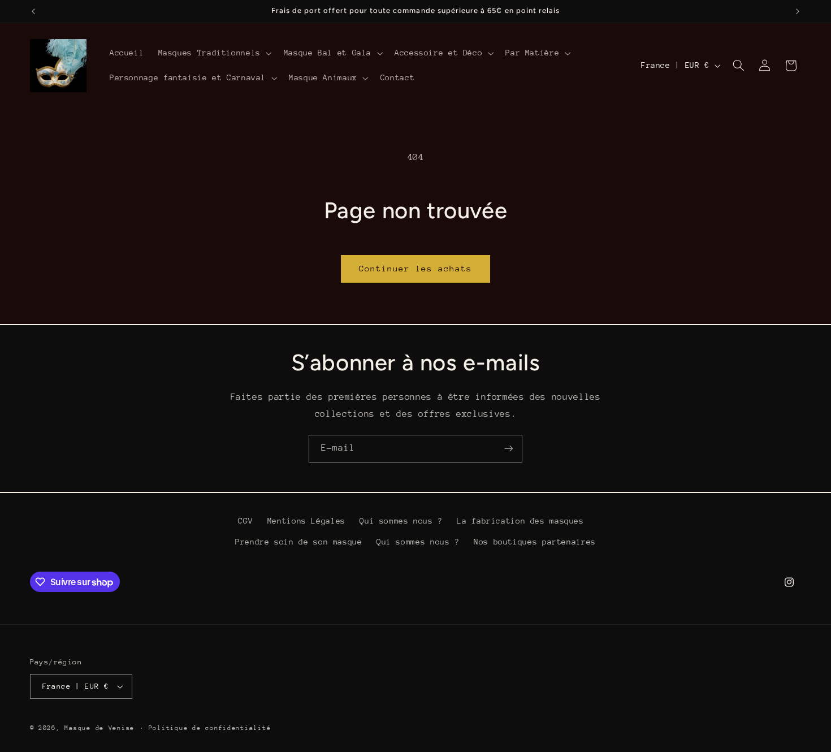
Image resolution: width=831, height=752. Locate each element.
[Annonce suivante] (797, 11)
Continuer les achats (416, 268)
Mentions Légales (306, 520)
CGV (245, 520)
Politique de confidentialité (210, 728)
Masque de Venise (99, 728)
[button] (213, 53)
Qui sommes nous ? (401, 520)
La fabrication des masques (520, 520)
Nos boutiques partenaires (535, 541)
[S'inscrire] (509, 449)
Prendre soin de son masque (298, 541)
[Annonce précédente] (33, 11)
